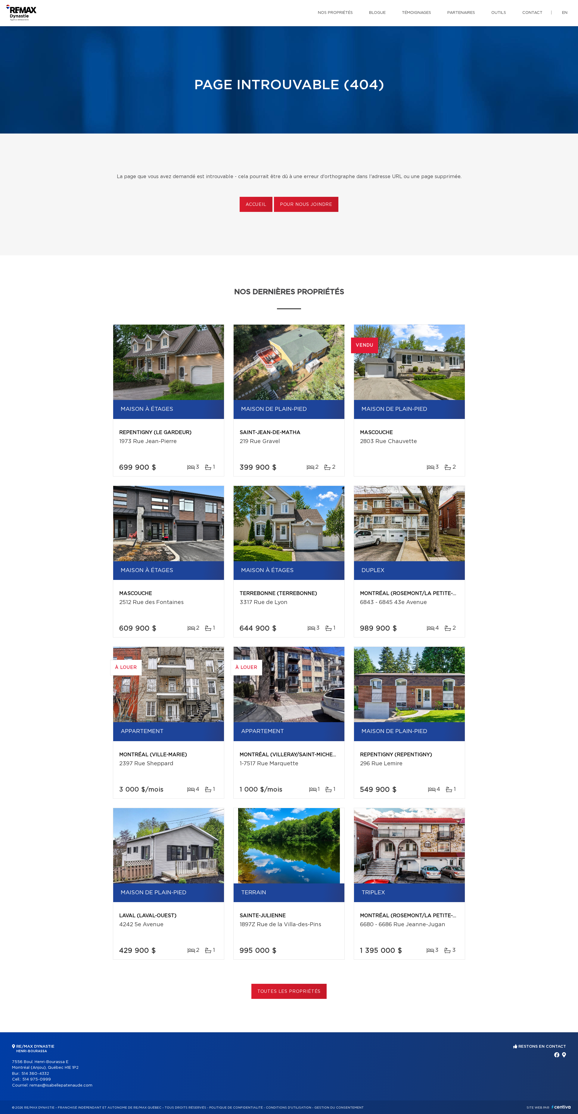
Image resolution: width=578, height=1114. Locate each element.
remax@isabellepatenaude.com (61, 1085)
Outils (498, 13)
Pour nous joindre (306, 205)
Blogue (377, 13)
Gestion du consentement (339, 1107)
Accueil (256, 205)
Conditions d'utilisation (288, 1107)
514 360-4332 (35, 1074)
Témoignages (416, 13)
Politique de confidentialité (236, 1107)
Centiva (561, 1107)
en (564, 13)
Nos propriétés (335, 13)
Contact (532, 13)
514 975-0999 (36, 1079)
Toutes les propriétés (289, 992)
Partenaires (461, 13)
